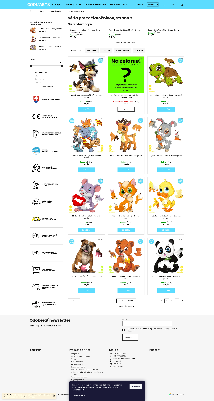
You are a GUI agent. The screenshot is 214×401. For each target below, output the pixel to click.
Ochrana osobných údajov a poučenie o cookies (87, 373)
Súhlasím (135, 386)
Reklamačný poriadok (79, 377)
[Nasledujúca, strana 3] (177, 301)
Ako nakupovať (77, 364)
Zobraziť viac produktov (125, 43)
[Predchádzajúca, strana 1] (166, 301)
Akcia (38, 76)
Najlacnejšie (91, 50)
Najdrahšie (106, 50)
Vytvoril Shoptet (178, 394)
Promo (73, 359)
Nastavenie (79, 395)
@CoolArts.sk (118, 366)
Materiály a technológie (80, 356)
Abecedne (139, 50)
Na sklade (41, 73)
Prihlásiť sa (130, 337)
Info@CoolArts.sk (119, 353)
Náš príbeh (75, 354)
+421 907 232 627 (119, 356)
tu (83, 390)
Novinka (39, 79)
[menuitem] (57, 4)
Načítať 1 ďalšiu (126, 301)
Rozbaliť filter (46, 86)
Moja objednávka (77, 379)
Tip (38, 82)
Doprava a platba (78, 367)
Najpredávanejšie (122, 50)
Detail (126, 109)
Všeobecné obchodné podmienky (84, 369)
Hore (75, 301)
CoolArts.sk (117, 361)
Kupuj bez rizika (77, 362)
